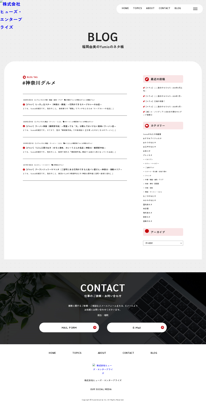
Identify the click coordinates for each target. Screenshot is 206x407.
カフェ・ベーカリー (43, 165)
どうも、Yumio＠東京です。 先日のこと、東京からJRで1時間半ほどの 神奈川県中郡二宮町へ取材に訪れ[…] (68, 173)
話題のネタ (147, 221)
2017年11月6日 (28, 165)
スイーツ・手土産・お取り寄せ (156, 171)
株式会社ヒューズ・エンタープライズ (103, 380)
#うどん (68, 143)
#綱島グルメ (90, 100)
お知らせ (146, 151)
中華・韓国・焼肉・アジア (53, 100)
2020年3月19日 (28, 122)
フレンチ (148, 175)
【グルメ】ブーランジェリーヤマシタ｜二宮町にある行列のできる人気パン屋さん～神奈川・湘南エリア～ (73, 169)
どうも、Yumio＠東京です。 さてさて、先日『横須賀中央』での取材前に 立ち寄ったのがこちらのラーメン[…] (69, 130)
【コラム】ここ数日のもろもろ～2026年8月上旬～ (163, 89)
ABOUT (150, 8)
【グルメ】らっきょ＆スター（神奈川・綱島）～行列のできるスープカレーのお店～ (63, 104)
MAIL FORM (69, 327)
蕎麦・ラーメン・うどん (53, 122)
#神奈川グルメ (80, 100)
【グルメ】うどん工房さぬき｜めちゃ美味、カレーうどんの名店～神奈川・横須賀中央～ (65, 147)
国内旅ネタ (147, 204)
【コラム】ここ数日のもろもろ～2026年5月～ (163, 106)
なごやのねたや (149, 196)
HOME (125, 8)
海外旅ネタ (147, 212)
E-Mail (137, 327)
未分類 (146, 208)
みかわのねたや (149, 200)
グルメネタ (40, 100)
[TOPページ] (11, 15)
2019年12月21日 (28, 143)
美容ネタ (146, 217)
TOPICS (137, 8)
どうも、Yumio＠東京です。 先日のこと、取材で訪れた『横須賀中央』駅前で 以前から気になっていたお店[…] (69, 152)
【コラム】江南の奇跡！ (155, 101)
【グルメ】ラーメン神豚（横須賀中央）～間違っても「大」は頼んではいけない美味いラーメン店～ (70, 126)
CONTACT (164, 8)
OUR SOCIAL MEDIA (101, 389)
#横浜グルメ (70, 100)
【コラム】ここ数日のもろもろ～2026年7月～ (163, 96)
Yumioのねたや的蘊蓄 (152, 134)
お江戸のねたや (149, 147)
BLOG (178, 8)
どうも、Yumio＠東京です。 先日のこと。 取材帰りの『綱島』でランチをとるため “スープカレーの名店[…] (68, 108)
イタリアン (149, 159)
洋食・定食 (149, 188)
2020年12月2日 (28, 100)
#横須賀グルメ (77, 122)
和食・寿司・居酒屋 (152, 183)
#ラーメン (68, 122)
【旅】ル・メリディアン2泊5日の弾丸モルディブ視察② (162, 113)
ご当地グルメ (149, 167)
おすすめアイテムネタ (152, 138)
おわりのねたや (149, 142)
